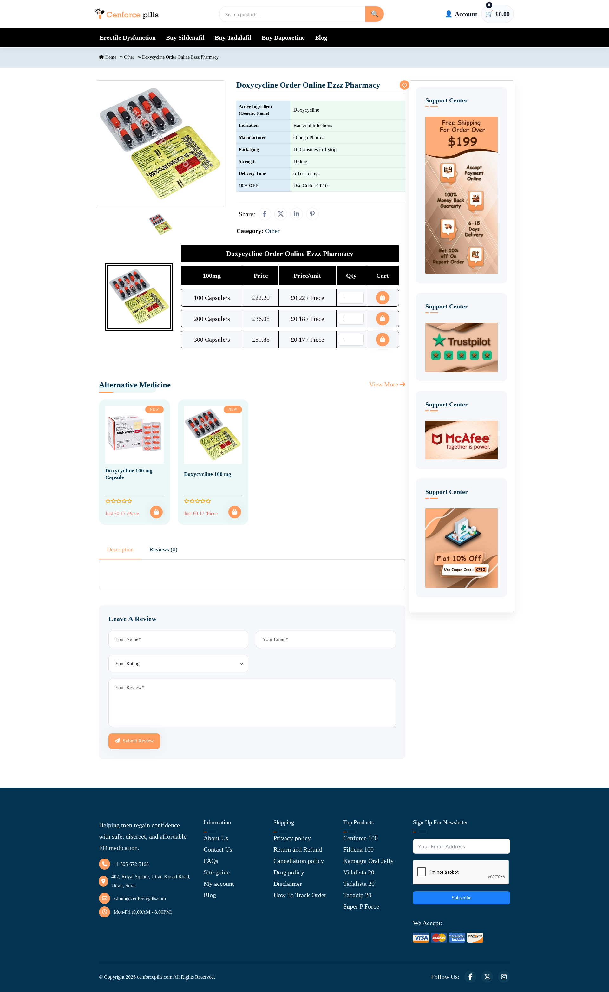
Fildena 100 (358, 849)
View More (384, 384)
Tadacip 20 (357, 895)
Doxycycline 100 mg (207, 474)
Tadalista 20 (359, 883)
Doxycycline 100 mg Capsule (129, 474)
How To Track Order (299, 895)
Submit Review (137, 740)
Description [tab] (120, 549)
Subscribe (461, 897)
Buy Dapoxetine (283, 37)
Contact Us (218, 849)
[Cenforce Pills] (127, 14)
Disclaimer (287, 883)
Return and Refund (297, 849)
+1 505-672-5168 (131, 864)
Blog (321, 37)
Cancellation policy (298, 860)
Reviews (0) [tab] (163, 549)
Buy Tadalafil (233, 37)
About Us (216, 837)
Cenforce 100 (360, 837)
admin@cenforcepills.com (140, 898)
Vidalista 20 (358, 872)
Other (129, 57)
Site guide (217, 872)
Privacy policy (292, 837)
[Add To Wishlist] (404, 85)
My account (219, 883)
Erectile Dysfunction (128, 37)
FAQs (211, 860)
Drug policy (288, 872)
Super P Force (361, 906)
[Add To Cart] (156, 512)
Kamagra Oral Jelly (368, 860)
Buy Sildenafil (185, 37)
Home (110, 57)
